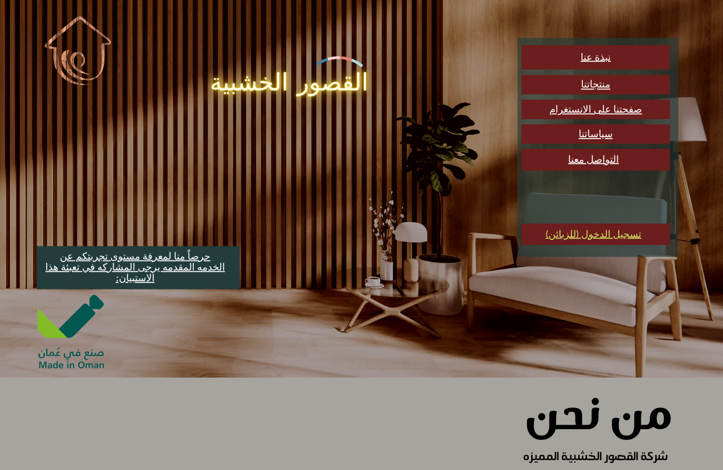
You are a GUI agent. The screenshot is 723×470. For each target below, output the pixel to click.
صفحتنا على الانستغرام (595, 110)
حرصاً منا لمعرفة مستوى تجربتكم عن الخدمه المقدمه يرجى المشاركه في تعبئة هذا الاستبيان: (135, 267)
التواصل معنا (593, 160)
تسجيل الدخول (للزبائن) (593, 234)
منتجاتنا (595, 84)
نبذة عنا (595, 57)
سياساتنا (595, 134)
